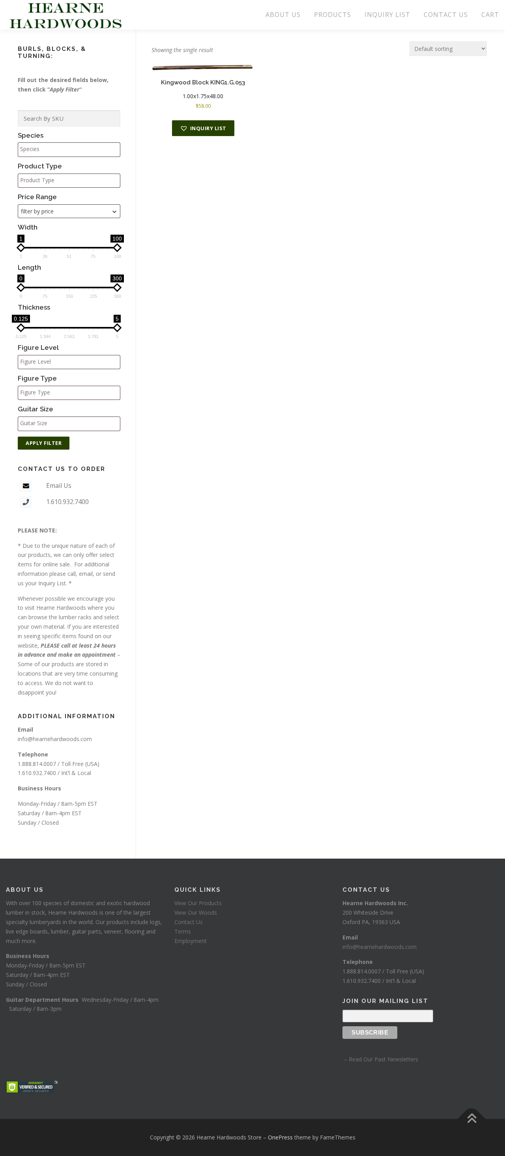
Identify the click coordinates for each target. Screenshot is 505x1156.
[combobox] (69, 211)
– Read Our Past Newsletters (380, 1059)
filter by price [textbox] (37, 211)
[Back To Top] (472, 1119)
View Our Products (198, 903)
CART (490, 14)
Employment (190, 941)
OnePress (280, 1137)
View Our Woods (195, 912)
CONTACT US (446, 14)
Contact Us (188, 922)
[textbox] (71, 149)
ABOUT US (283, 14)
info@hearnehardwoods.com (55, 739)
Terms (182, 931)
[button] (203, 128)
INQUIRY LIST (387, 14)
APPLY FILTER (44, 442)
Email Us (58, 485)
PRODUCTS (332, 14)
